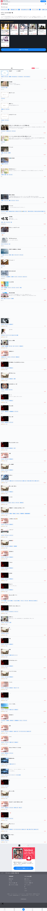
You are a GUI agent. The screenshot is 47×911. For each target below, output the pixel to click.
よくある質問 (10, 895)
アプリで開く (43, 1)
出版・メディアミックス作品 (13, 884)
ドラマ (25, 888)
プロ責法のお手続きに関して (25, 895)
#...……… (35, 9)
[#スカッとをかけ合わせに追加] (9, 9)
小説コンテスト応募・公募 (13, 882)
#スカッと (4, 9)
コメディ (25, 890)
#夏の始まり (14, 9)
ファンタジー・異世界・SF (28, 882)
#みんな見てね (25, 9)
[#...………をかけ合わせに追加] (40, 9)
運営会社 (37, 895)
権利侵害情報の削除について (16, 895)
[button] (2, 903)
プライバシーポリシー (32, 895)
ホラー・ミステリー (27, 884)
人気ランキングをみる (23, 49)
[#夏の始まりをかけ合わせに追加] (19, 9)
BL (24, 886)
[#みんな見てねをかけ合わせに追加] (30, 9)
